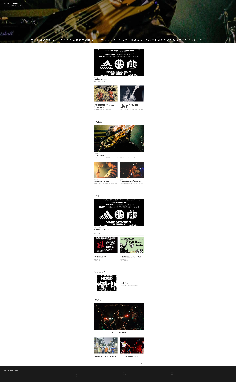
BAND (124, 378)
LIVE (123, 376)
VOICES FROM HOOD (11, 370)
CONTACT (124, 374)
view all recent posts (140, 117)
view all (142, 191)
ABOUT (124, 373)
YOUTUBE (171, 374)
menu (232, 3)
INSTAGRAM (172, 373)
